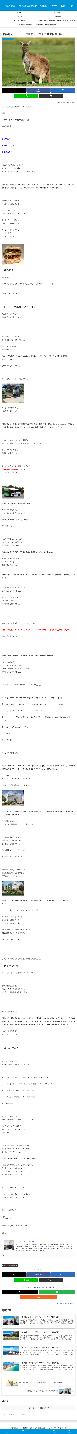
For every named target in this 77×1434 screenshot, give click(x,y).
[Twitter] (4, 1255)
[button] (51, 96)
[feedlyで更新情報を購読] (57, 1292)
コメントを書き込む (38, 1408)
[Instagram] (6, 1255)
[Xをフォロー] (20, 1292)
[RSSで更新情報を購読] (38, 1297)
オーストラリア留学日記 (10, 1265)
